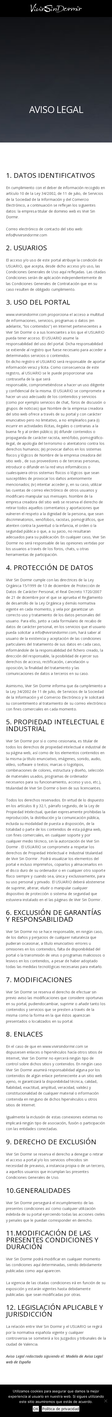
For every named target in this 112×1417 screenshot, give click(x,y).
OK (36, 1408)
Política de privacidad (60, 1408)
